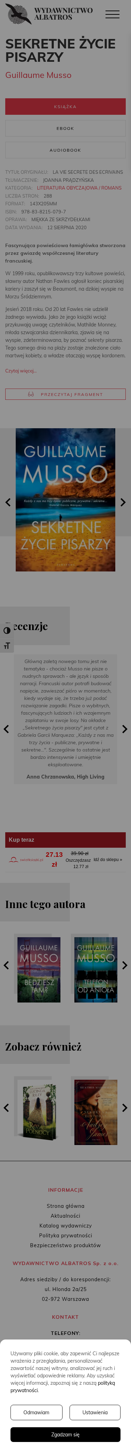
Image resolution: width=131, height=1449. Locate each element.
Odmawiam (36, 1412)
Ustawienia (95, 1412)
